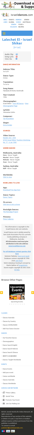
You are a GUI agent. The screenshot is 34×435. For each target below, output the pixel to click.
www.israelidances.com (17, 246)
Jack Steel (19, 261)
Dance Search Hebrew (10, 349)
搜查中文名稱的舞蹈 (10, 356)
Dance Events (7, 369)
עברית (17, 47)
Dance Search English (10, 345)
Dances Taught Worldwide (12, 360)
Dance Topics (7, 197)
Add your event (8, 372)
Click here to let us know (11, 204)
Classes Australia (8, 317)
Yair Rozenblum (8, 118)
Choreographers (8, 341)
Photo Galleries (8, 219)
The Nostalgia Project (10, 212)
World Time (9, 396)
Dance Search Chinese (10, 352)
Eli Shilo (17, 270)
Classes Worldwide (9, 383)
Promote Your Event (12, 400)
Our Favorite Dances (10, 338)
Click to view (7, 177)
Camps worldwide (9, 376)
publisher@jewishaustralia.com (12, 428)
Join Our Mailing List (12, 403)
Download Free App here (11, 190)
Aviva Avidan (7, 125)
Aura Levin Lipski (23, 256)
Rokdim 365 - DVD (9, 138)
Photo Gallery (10, 392)
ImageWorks (23, 265)
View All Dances (18, 103)
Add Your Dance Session (11, 328)
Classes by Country (9, 321)
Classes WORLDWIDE (10, 325)
